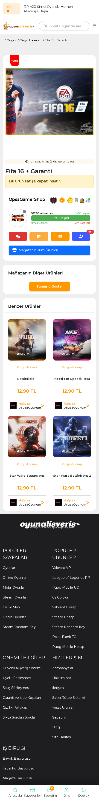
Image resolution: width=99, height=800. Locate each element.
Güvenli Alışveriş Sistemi (22, 668)
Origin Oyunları (14, 617)
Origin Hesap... (30, 40)
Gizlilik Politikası (15, 707)
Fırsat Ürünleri (63, 707)
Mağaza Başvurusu (18, 778)
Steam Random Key (19, 627)
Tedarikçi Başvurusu (18, 768)
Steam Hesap (63, 617)
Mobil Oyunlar (14, 587)
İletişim (58, 688)
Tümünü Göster (49, 286)
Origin (11, 40)
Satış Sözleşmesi (16, 688)
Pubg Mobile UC (65, 587)
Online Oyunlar (14, 578)
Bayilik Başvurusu (17, 758)
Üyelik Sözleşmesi (17, 678)
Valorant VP (61, 568)
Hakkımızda (61, 678)
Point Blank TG (64, 637)
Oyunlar (9, 568)
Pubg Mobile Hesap (68, 647)
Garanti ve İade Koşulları (22, 698)
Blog (56, 727)
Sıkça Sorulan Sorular (19, 717)
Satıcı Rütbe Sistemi (68, 698)
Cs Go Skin (11, 607)
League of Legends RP (71, 578)
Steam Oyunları (15, 597)
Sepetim (59, 717)
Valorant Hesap (64, 607)
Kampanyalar (62, 668)
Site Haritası (61, 737)
